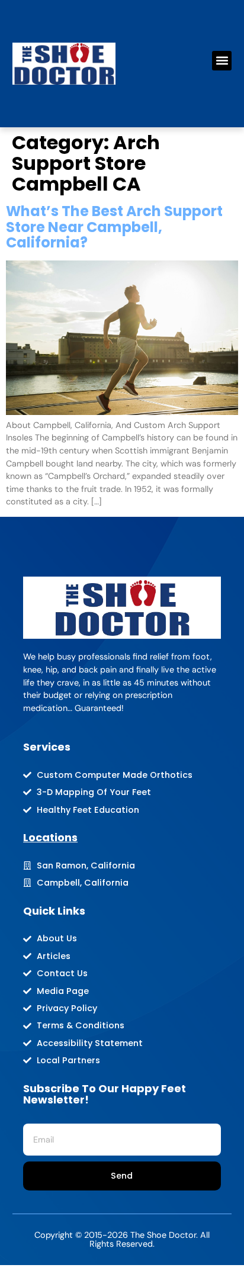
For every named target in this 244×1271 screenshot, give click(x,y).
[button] (222, 60)
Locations (50, 837)
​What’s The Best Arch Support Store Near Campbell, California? (114, 226)
